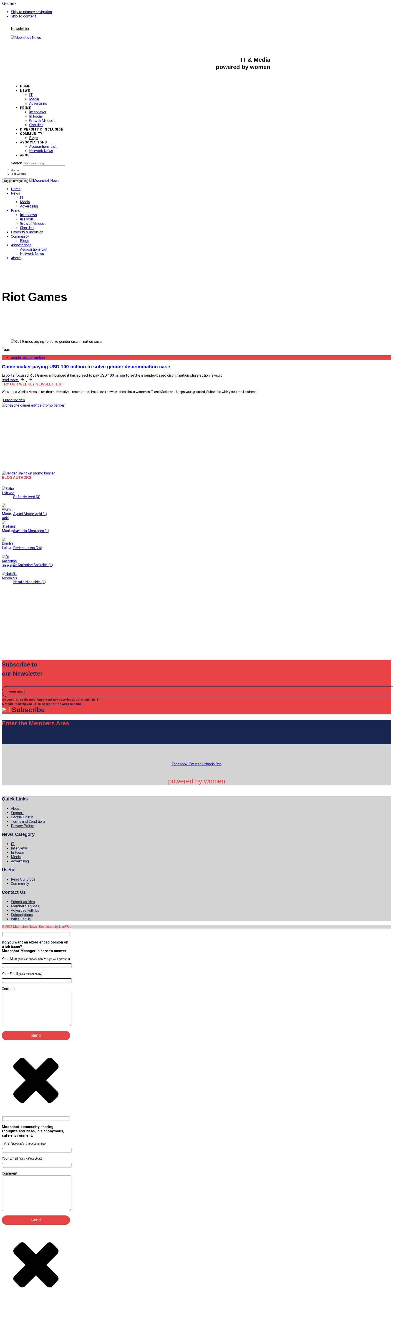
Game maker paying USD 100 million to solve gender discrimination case (86, 366)
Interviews (37, 112)
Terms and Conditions (28, 821)
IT (31, 95)
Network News (41, 151)
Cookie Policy (22, 817)
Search (16, 163)
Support (17, 813)
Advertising (38, 103)
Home (25, 86)
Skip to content (23, 16)
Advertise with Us (25, 910)
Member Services (25, 906)
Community (31, 134)
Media (34, 99)
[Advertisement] (138, 439)
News (25, 90)
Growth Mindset (42, 121)
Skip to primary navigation (31, 12)
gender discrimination (28, 357)
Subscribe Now (14, 400)
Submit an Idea (23, 902)
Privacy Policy (22, 826)
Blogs (33, 138)
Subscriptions (22, 915)
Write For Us (21, 919)
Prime (25, 108)
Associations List (43, 146)
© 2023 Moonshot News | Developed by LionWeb (36, 927)
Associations (33, 142)
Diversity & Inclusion (41, 129)
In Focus (36, 116)
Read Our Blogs (23, 879)
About (26, 155)
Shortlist (36, 125)
